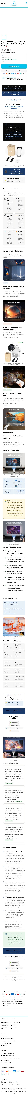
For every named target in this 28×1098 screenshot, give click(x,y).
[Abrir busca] (5, 3)
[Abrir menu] (2, 3)
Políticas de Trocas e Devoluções (11, 1058)
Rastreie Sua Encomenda (9, 1041)
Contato (5, 1036)
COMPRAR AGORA (14, 66)
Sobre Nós (5, 1045)
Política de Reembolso (8, 1053)
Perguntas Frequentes (8, 1038)
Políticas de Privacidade (8, 1055)
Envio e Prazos (6, 1060)
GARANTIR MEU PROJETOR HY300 (14, 711)
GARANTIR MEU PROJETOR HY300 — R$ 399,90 (14, 951)
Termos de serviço (7, 1043)
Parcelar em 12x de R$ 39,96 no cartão (14, 717)
